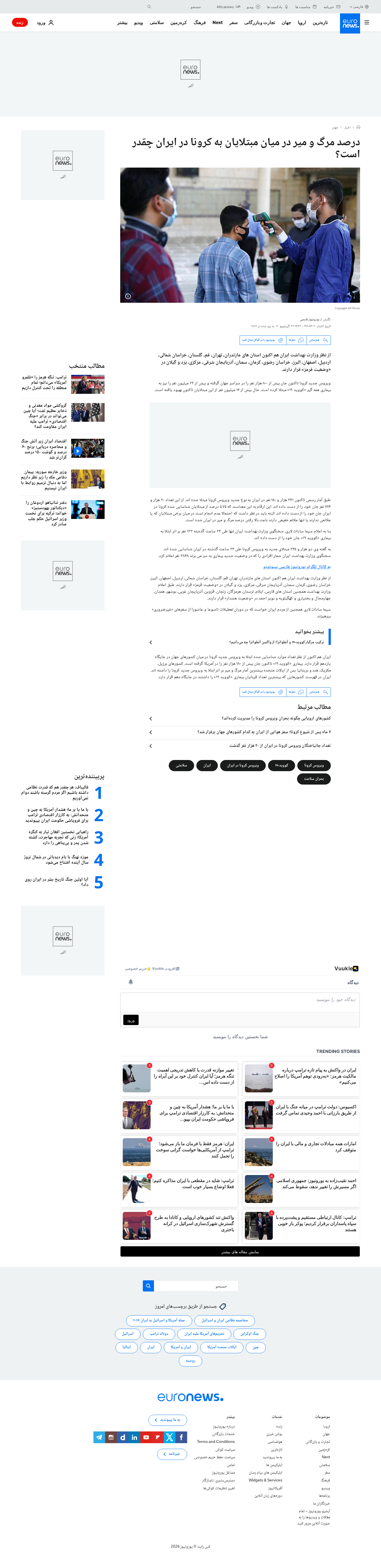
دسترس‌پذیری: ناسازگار (218, 1480)
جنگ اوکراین (249, 1334)
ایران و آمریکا (181, 1347)
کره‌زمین (178, 22)
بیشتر (230, 1418)
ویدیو (138, 22)
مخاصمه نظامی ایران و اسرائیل (224, 1320)
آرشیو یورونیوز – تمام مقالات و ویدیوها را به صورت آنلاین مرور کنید (313, 1517)
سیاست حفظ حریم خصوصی (214, 1457)
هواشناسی (274, 1442)
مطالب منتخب (87, 366)
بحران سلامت (314, 778)
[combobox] (177, 6)
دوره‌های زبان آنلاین (268, 1496)
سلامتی (157, 22)
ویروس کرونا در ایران (243, 765)
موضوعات (322, 1418)
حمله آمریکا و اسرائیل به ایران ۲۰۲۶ (159, 1320)
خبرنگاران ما (321, 1503)
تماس (231, 1465)
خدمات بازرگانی (223, 1434)
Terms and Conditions (216, 1442)
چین (256, 1347)
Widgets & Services (265, 1480)
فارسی (358, 6)
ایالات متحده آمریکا (222, 1347)
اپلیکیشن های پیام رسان (265, 1472)
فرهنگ (200, 22)
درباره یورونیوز (224, 1426)
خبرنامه (174, 1454)
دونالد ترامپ (159, 1334)
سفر (233, 22)
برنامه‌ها (324, 1496)
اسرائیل (128, 1334)
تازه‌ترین (320, 22)
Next (218, 22)
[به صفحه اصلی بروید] (350, 23)
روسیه (190, 1360)
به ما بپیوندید (272, 1457)
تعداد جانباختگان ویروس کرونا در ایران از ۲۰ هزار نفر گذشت (280, 746)
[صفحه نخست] (358, 127)
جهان (286, 22)
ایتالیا (126, 1347)
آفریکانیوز (275, 1488)
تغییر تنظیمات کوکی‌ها (219, 1488)
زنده (19, 22)
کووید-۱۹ (281, 765)
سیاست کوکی (225, 1449)
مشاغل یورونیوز (223, 1472)
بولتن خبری (274, 1434)
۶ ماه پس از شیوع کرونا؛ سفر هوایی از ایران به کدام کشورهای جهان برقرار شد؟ (264, 732)
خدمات (277, 1418)
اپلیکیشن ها (274, 1465)
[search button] (149, 6)
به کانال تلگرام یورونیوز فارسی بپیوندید (297, 567)
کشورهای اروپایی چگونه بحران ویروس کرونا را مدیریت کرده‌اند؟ (276, 718)
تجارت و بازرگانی (259, 22)
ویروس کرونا (314, 765)
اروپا (302, 22)
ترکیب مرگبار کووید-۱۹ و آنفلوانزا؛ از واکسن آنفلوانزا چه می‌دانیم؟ (276, 642)
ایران (207, 765)
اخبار (347, 128)
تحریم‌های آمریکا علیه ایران (204, 1334)
